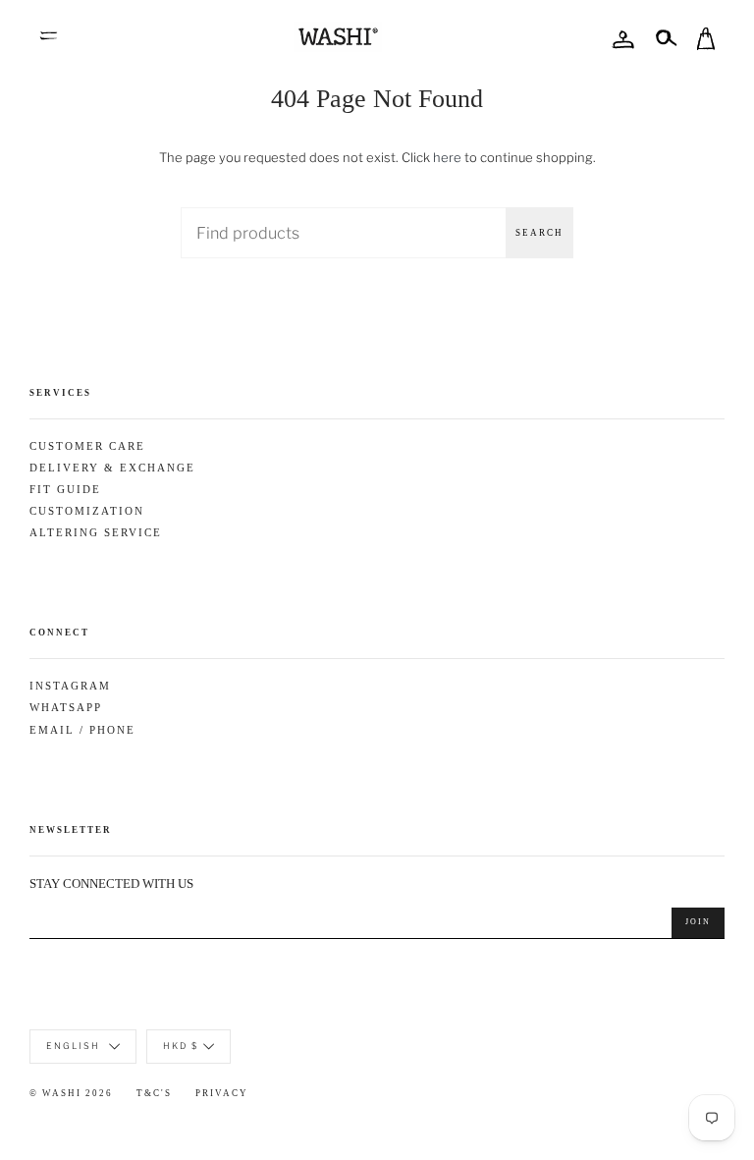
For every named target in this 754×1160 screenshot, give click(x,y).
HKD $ (180, 1045)
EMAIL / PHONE (82, 730)
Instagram (70, 686)
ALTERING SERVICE (95, 532)
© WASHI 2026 (71, 1093)
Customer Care (87, 446)
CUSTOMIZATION (86, 511)
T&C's (154, 1093)
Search (539, 233)
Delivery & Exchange (112, 468)
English (75, 1045)
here (447, 157)
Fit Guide (65, 489)
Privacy (221, 1093)
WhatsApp (65, 707)
